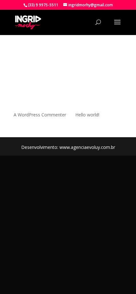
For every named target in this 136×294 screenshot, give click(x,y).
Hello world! (87, 115)
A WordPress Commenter (40, 115)
